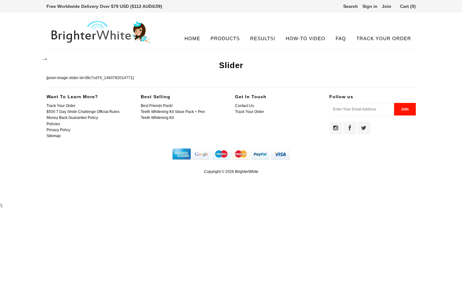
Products (225, 38)
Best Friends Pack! (157, 106)
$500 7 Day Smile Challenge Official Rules (83, 112)
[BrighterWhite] (101, 43)
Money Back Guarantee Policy (72, 117)
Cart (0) (408, 6)
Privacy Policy (58, 130)
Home (192, 38)
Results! (262, 38)
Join (386, 6)
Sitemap (54, 136)
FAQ (341, 38)
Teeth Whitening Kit (157, 117)
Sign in (369, 6)
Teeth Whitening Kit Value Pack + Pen (173, 112)
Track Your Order (383, 38)
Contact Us (244, 106)
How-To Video (305, 38)
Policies (53, 124)
